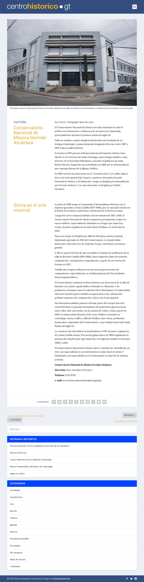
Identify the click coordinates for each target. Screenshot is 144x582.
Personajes (15, 545)
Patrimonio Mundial (19, 538)
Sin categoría (16, 552)
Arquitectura (16, 497)
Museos (13, 531)
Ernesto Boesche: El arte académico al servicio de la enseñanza (39, 446)
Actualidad (15, 490)
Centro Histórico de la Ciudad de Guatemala (30, 459)
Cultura (13, 518)
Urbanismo (15, 566)
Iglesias (13, 525)
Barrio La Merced (18, 452)
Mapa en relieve (17, 473)
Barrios (13, 511)
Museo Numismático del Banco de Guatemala (31, 466)
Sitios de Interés (18, 559)
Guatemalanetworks (61, 578)
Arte (12, 504)
